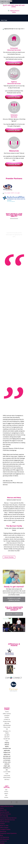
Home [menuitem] (2, 808)
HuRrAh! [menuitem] (2, 823)
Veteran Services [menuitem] (5, 821)
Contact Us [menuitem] (3, 841)
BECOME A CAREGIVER (14, 614)
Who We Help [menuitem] (4, 816)
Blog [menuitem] (1, 835)
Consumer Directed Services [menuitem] (8, 818)
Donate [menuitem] (2, 843)
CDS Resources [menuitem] (4, 837)
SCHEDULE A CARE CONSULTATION (14, 599)
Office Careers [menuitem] (4, 827)
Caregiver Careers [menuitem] (5, 829)
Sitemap (7, 723)
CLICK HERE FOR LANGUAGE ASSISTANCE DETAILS (6, 775)
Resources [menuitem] (3, 831)
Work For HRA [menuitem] (4, 825)
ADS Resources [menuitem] (4, 839)
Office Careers (7, 713)
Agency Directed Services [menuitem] (7, 820)
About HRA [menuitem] (3, 810)
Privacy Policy (7, 721)
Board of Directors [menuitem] (5, 814)
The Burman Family (14, 526)
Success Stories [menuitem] (4, 812)
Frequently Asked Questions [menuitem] (8, 833)
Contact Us (7, 719)
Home (7, 711)
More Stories (9, 557)
